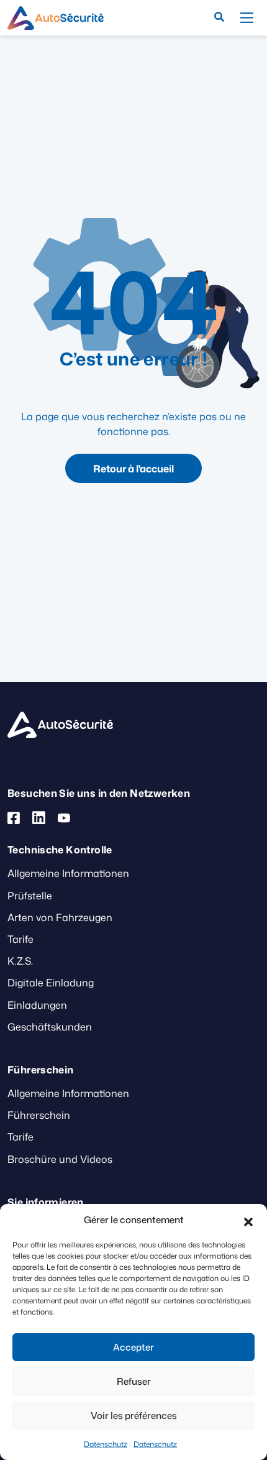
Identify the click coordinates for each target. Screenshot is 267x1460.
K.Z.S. (20, 961)
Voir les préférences (134, 1415)
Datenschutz (105, 1444)
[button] (248, 1220)
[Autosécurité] (55, 18)
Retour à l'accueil (133, 468)
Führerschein (38, 1115)
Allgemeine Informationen (68, 873)
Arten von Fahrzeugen (59, 917)
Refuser (134, 1381)
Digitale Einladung (50, 982)
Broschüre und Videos (59, 1159)
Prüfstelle (29, 895)
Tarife (20, 939)
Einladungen (37, 1005)
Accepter (133, 1347)
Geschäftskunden (49, 1027)
